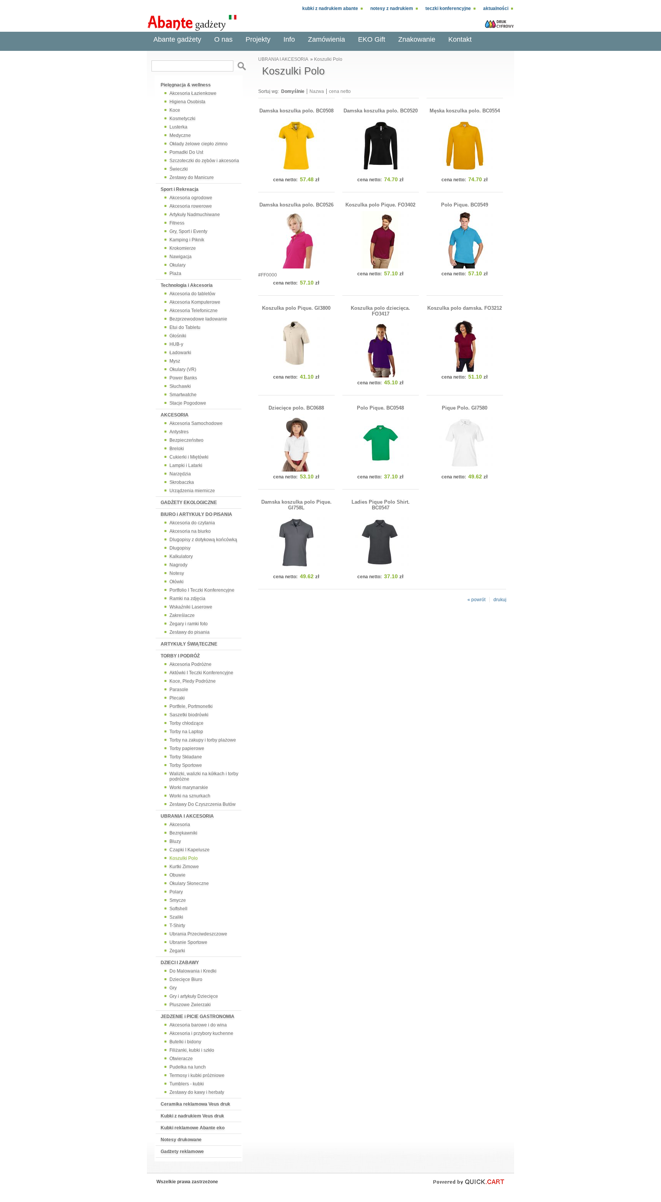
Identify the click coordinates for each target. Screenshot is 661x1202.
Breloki (176, 448)
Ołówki (176, 581)
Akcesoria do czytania (192, 522)
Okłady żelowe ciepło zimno (198, 143)
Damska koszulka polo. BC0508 (296, 111)
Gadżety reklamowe (182, 1151)
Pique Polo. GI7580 (464, 408)
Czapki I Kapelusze (189, 849)
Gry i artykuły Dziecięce (193, 996)
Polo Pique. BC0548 (380, 408)
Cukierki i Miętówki (188, 457)
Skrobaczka (181, 482)
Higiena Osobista (187, 101)
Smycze (177, 900)
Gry (173, 988)
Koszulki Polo (183, 858)
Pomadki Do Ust (186, 152)
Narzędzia (180, 474)
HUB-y (176, 344)
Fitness (176, 223)
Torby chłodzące (186, 723)
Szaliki (176, 917)
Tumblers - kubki (186, 1084)
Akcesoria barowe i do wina (198, 1025)
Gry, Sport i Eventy (188, 231)
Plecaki (177, 698)
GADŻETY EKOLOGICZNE (189, 502)
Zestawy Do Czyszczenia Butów (202, 804)
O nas (223, 39)
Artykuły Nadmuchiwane (194, 214)
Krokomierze (182, 248)
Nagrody (178, 565)
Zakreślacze (182, 615)
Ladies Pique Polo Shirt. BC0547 (381, 505)
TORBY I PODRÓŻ (180, 656)
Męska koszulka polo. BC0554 (465, 111)
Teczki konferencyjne (448, 8)
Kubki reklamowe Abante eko (193, 1127)
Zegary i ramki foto (188, 623)
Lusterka (178, 127)
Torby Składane (185, 757)
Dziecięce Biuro (185, 979)
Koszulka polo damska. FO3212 (464, 308)
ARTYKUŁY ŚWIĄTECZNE (189, 644)
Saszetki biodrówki (188, 714)
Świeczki (178, 169)
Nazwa (316, 91)
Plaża (175, 273)
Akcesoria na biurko (190, 531)
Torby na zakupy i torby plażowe (202, 740)
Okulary (177, 265)
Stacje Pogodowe (187, 403)
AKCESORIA (175, 415)
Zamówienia (326, 39)
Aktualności (495, 8)
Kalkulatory (181, 556)
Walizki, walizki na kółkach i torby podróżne (203, 776)
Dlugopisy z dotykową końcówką (203, 539)
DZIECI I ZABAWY (180, 962)
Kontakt (460, 39)
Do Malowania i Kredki (193, 971)
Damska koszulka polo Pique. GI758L (296, 505)
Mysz (174, 361)
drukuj (499, 599)
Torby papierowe (186, 748)
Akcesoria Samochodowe (196, 423)
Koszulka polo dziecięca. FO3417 (380, 311)
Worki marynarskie (188, 787)
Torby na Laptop (186, 731)
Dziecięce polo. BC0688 (296, 408)
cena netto (340, 91)
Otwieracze (181, 1058)
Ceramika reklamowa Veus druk (195, 1104)
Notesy (176, 573)
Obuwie (177, 875)
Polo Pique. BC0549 (464, 205)
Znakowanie (416, 39)
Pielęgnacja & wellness (186, 85)
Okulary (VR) (182, 369)
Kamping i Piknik (186, 239)
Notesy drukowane (181, 1139)
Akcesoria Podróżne (190, 664)
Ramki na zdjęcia (187, 598)
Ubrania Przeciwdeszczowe (198, 934)
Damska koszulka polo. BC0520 (381, 111)
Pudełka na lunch (187, 1067)
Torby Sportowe (185, 765)
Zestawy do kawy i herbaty (196, 1092)
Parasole (178, 689)
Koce (174, 110)
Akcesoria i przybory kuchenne (201, 1033)
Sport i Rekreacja (180, 189)
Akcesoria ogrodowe (190, 197)
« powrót (476, 599)
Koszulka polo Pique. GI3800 (296, 308)
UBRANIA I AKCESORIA (187, 816)
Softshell (178, 908)
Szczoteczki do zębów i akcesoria (204, 160)
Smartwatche (183, 394)
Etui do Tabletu (184, 327)
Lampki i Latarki (185, 465)
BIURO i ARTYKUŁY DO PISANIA (196, 514)
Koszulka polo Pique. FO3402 (380, 205)
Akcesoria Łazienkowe (193, 93)
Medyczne (180, 135)
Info (289, 39)
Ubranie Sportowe (188, 942)
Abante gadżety (177, 39)
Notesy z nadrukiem (391, 8)
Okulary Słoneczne (189, 883)
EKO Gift (371, 39)
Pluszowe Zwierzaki (190, 1004)
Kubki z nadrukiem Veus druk (192, 1116)
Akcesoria (179, 824)
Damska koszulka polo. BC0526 (296, 205)
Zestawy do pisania (189, 632)
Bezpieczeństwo (186, 440)
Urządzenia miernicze (192, 490)
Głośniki (177, 335)
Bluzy (175, 841)
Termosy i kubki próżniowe (197, 1075)
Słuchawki (180, 386)
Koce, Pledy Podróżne (192, 681)
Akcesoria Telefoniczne (193, 310)
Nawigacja (180, 256)
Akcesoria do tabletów (192, 293)
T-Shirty (177, 925)
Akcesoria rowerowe (190, 206)
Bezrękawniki (183, 833)
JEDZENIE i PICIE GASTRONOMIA (197, 1016)
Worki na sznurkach (189, 796)
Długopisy (179, 548)
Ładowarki (180, 352)
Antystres (179, 431)
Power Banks (183, 378)
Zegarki (177, 950)
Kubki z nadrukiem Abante (330, 8)
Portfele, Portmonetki (191, 706)
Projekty (258, 39)
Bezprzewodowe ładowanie (198, 319)
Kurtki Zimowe (184, 866)
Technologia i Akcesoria (187, 285)
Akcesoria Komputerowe (194, 302)
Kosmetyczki (182, 118)
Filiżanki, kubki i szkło (191, 1050)
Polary (176, 892)
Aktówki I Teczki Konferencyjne (201, 672)
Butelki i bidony (185, 1041)
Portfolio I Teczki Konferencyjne (201, 590)
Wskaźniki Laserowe (190, 607)
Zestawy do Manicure (191, 177)
